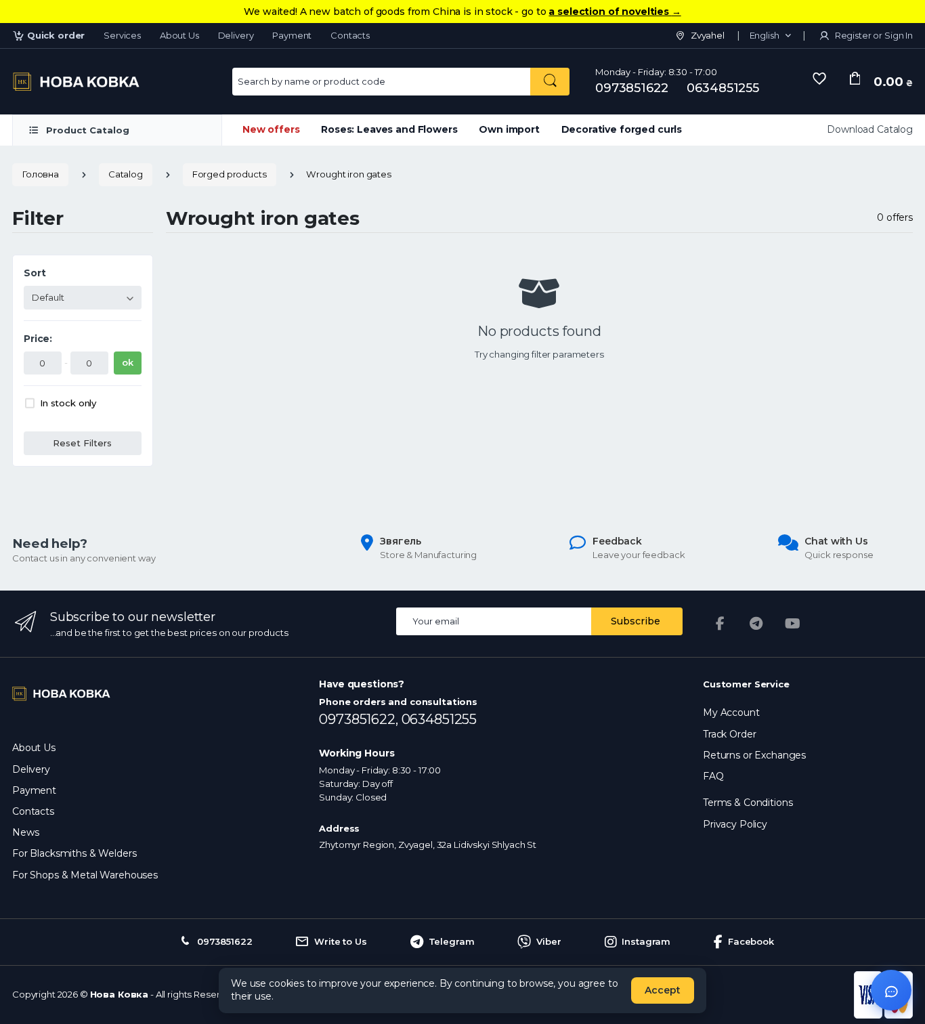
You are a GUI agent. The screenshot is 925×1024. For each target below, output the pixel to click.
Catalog (125, 174)
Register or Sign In (873, 35)
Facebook (751, 941)
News (25, 832)
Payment (291, 35)
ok (127, 362)
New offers (271, 129)
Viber (548, 941)
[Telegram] (756, 624)
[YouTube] (793, 624)
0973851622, (360, 719)
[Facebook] (720, 624)
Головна (40, 174)
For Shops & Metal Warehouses (85, 875)
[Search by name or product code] (549, 81)
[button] (770, 36)
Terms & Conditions (747, 802)
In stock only (68, 403)
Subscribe (635, 621)
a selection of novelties (614, 11)
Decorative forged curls (622, 129)
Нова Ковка (119, 994)
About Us (179, 35)
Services (122, 35)
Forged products (229, 174)
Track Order (729, 734)
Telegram (452, 941)
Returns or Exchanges (754, 755)
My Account (731, 712)
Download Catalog (870, 129)
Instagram (646, 941)
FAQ (713, 776)
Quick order (56, 35)
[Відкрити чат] (891, 990)
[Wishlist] (819, 79)
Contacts (350, 35)
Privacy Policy (735, 824)
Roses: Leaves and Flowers (389, 129)
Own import (509, 129)
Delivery (236, 35)
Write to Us (340, 941)
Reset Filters (82, 443)
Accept (663, 990)
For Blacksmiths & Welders (74, 853)
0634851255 (723, 88)
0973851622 (631, 88)
